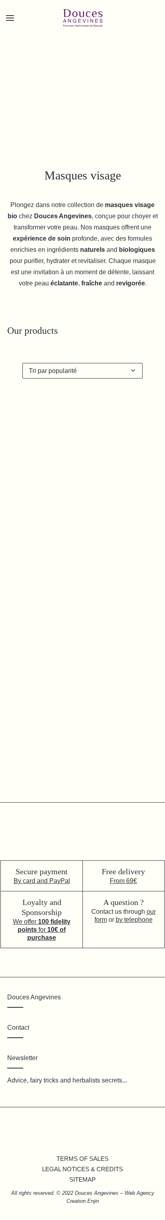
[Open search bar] (35, 32)
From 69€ (123, 880)
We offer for (41, 929)
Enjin (93, 1201)
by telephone (134, 919)
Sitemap (82, 1179)
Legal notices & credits (82, 1169)
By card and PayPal (42, 880)
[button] (82, 570)
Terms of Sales (82, 1158)
